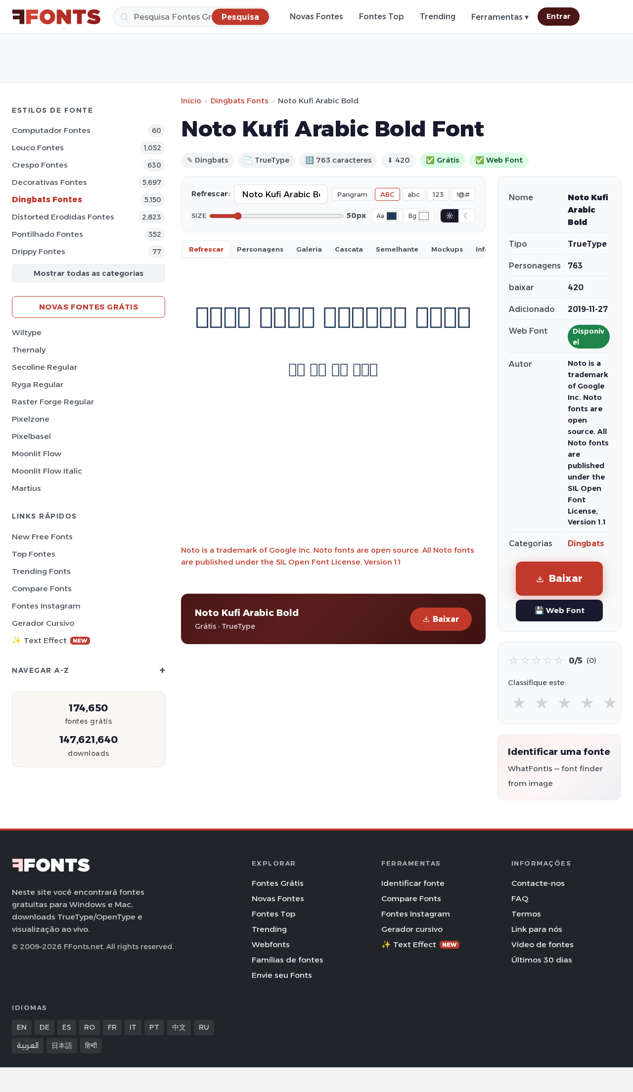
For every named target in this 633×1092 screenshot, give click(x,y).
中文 (179, 1027)
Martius (26, 488)
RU (204, 1027)
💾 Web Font (560, 610)
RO (89, 1027)
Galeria (309, 249)
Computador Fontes (51, 130)
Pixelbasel (31, 436)
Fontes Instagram (46, 606)
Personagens (260, 249)
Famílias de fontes (287, 959)
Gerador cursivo (43, 623)
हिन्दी (91, 1045)
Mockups (447, 249)
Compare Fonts (42, 588)
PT (154, 1027)
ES (66, 1027)
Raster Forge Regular (53, 401)
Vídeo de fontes (542, 944)
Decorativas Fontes (49, 182)
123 (438, 194)
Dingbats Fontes (47, 199)
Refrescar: (210, 193)
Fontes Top (381, 16)
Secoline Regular (44, 367)
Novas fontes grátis (88, 306)
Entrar (558, 16)
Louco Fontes (38, 147)
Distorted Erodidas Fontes (63, 216)
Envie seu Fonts (282, 975)
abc (413, 194)
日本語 (61, 1045)
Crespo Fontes (40, 165)
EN (22, 1027)
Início (191, 100)
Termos (526, 913)
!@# (463, 194)
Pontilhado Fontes (47, 234)
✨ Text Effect (50, 640)
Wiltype (27, 332)
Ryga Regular (37, 384)
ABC (387, 194)
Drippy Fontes (38, 251)
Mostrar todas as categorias (88, 273)
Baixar (446, 619)
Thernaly (28, 349)
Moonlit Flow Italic (47, 471)
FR (112, 1027)
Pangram (352, 194)
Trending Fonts (41, 571)
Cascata (349, 249)
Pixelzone (30, 419)
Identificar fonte (413, 883)
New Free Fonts (42, 536)
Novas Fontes (316, 16)
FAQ (519, 898)
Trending (437, 16)
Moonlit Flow (36, 453)
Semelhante (397, 249)
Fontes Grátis (278, 883)
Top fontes (33, 554)
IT (133, 1027)
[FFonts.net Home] (56, 17)
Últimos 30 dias (541, 959)
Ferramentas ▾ (500, 17)
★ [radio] (519, 703)
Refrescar (206, 249)
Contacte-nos (538, 883)
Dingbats (586, 543)
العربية (28, 1045)
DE (44, 1027)
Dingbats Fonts (240, 100)
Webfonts (271, 944)
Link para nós (536, 929)
